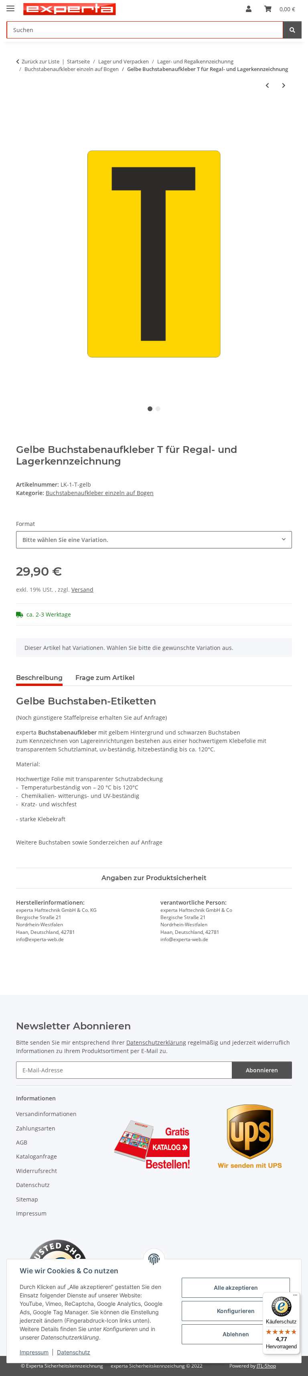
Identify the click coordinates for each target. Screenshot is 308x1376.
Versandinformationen (46, 1114)
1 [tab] (150, 408)
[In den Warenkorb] (22, 111)
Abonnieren (262, 1070)
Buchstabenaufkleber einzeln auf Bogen (100, 493)
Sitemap (27, 1199)
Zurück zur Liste (40, 61)
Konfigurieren (236, 1310)
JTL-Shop (266, 1365)
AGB (21, 1142)
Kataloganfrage (36, 1156)
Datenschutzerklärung (156, 1042)
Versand (82, 589)
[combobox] (154, 539)
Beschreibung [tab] (39, 678)
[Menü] (295, 1297)
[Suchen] (292, 30)
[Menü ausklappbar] (10, 5)
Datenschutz (73, 1352)
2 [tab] (158, 408)
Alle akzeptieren (236, 1287)
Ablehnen (236, 1334)
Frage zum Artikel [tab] (105, 678)
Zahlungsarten (35, 1128)
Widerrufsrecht (36, 1171)
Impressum (34, 1352)
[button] (248, 9)
